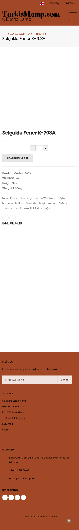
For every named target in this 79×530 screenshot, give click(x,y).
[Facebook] (5, 497)
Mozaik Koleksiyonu (13, 406)
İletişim (6, 429)
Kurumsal (7, 423)
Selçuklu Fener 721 (39, 240)
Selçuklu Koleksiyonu (20, 33)
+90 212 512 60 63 (19, 470)
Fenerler (41, 33)
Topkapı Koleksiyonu (13, 418)
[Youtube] (23, 497)
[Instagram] (17, 497)
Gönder (64, 379)
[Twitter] (11, 497)
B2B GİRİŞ (54, 3)
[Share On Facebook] (5, 217)
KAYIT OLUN (69, 3)
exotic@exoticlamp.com (22, 478)
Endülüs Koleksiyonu (14, 412)
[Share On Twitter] (12, 217)
